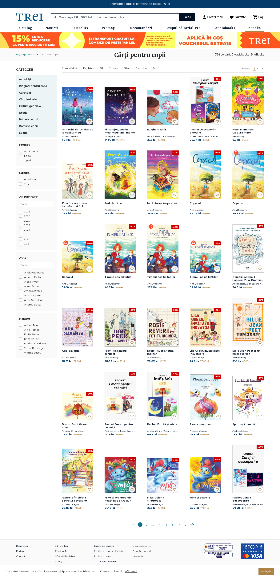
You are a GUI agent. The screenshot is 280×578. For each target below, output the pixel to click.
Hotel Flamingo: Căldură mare (243, 131)
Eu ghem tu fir (156, 129)
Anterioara (134, 523)
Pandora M (61, 551)
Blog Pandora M (142, 551)
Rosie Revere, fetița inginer (160, 352)
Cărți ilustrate (28, 99)
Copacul (195, 203)
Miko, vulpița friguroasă (155, 499)
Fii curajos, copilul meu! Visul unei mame (120, 131)
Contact (20, 556)
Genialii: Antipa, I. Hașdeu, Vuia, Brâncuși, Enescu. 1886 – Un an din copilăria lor (247, 278)
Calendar (25, 92)
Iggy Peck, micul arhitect (116, 352)
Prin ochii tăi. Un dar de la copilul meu (77, 131)
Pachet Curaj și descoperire (242, 499)
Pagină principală (25, 54)
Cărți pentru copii (49, 54)
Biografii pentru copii (33, 86)
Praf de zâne (113, 203)
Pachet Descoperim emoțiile (203, 131)
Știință (23, 132)
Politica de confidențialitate (108, 551)
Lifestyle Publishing (65, 556)
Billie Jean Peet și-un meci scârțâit (246, 352)
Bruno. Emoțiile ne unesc (74, 426)
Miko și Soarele (200, 497)
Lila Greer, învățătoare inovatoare (205, 352)
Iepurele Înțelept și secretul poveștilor (74, 499)
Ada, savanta (71, 350)
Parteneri (21, 551)
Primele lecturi (28, 119)
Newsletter (138, 556)
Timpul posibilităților (119, 276)
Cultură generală (30, 106)
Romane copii (28, 126)
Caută (187, 17)
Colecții (59, 561)
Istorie (23, 112)
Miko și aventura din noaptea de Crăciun (118, 499)
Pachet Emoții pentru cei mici (119, 426)
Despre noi (22, 545)
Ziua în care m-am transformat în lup (74, 205)
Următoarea (192, 523)
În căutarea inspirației (162, 203)
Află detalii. (131, 571)
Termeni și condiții (104, 545)
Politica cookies (102, 556)
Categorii (24, 70)
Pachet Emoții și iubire (162, 424)
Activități (25, 79)
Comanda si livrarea (105, 561)
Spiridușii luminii (243, 424)
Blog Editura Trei (142, 545)
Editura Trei (61, 545)
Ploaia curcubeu (201, 424)
